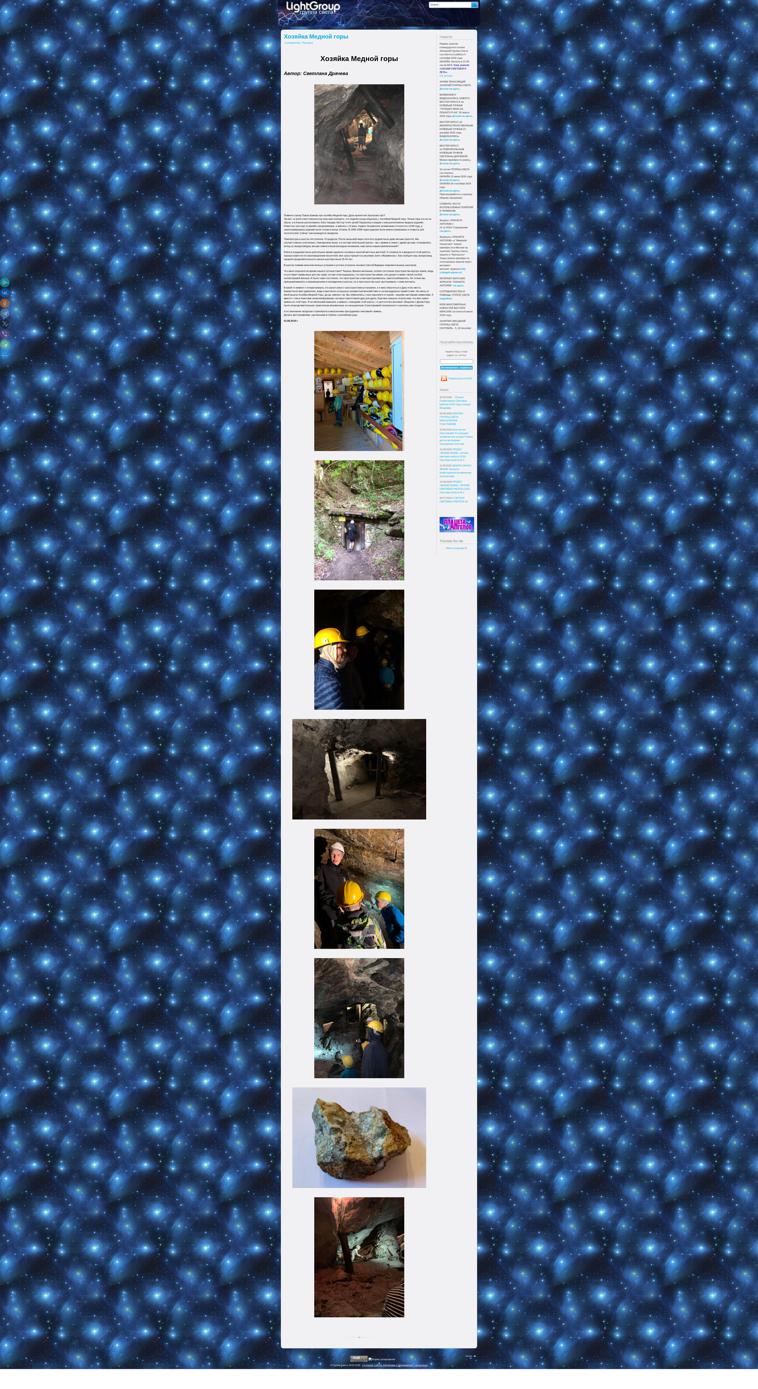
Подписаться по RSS (460, 378)
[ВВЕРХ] (471, 1356)
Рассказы (307, 42)
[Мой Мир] (4, 354)
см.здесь (445, 231)
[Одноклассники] (4, 303)
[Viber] (4, 334)
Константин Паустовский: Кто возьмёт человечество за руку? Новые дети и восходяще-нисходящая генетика (456, 436)
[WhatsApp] (4, 344)
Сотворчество (292, 42)
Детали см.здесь (450, 88)
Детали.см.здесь (450, 180)
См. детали (446, 75)
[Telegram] (4, 313)
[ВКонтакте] (4, 293)
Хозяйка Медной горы (316, 36)
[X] (4, 323)
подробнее (446, 298)
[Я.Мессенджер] (4, 282)
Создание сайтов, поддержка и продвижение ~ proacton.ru (395, 1365)
